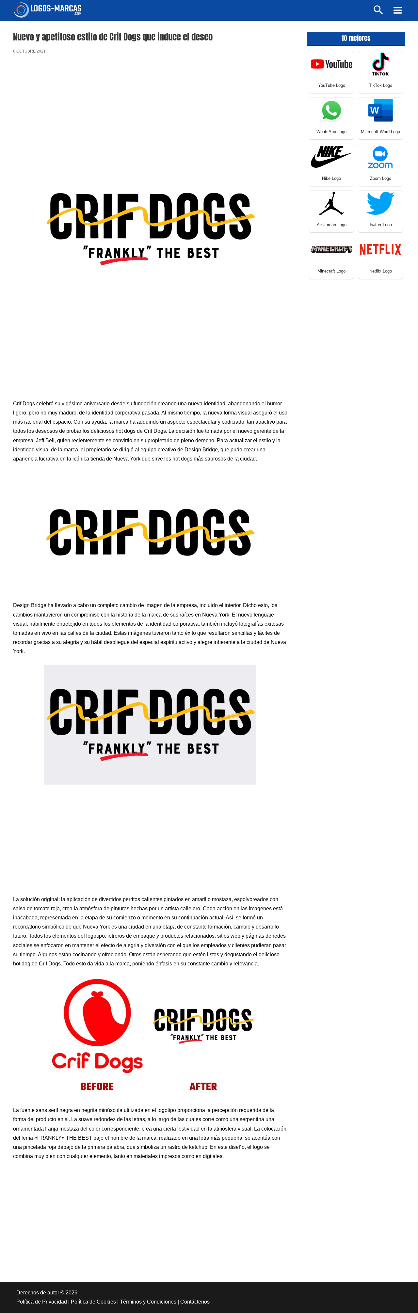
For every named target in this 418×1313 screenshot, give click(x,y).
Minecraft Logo (331, 271)
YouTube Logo (331, 85)
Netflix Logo (380, 271)
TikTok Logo (380, 85)
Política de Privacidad (41, 1302)
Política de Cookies (93, 1302)
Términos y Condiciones (148, 1302)
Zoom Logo (380, 178)
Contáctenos (195, 1302)
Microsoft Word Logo (380, 131)
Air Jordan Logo (331, 224)
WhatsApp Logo (331, 131)
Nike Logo (331, 178)
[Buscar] (379, 13)
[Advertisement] (150, 114)
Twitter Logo (380, 224)
